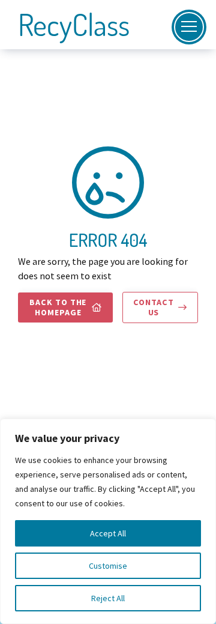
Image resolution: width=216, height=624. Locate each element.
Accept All (108, 533)
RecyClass (74, 25)
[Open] (189, 27)
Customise (108, 565)
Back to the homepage (65, 307)
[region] (108, 521)
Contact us (160, 307)
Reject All (108, 598)
